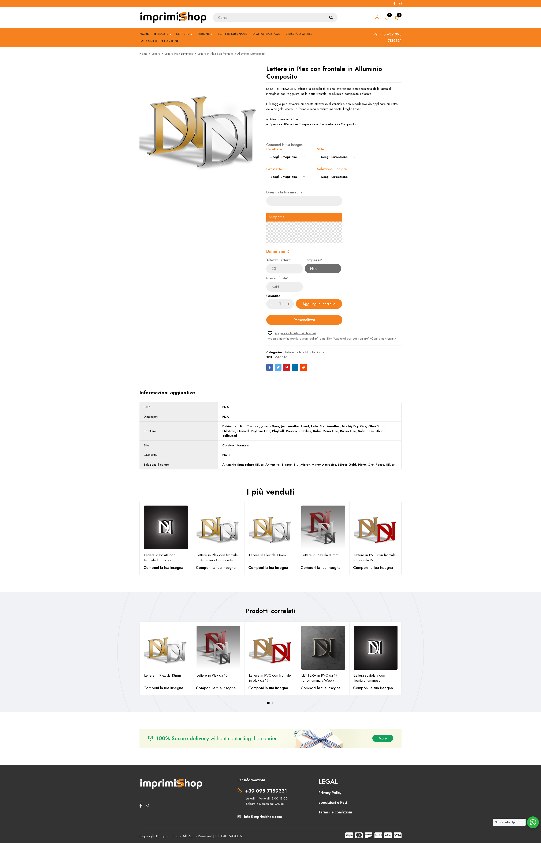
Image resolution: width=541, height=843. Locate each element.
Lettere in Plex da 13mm (267, 554)
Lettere (156, 53)
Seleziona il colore (332, 169)
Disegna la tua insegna (284, 192)
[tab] (167, 392)
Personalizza (304, 320)
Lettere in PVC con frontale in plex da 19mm (375, 557)
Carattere (274, 149)
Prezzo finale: (277, 278)
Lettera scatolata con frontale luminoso (159, 557)
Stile (320, 149)
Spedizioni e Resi (332, 802)
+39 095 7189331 (266, 790)
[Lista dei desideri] (291, 333)
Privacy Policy (330, 792)
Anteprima (276, 217)
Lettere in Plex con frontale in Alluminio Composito (217, 557)
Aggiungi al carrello (319, 304)
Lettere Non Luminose (179, 53)
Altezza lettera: (278, 260)
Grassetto (274, 169)
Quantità (273, 296)
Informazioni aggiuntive (167, 392)
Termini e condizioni (335, 812)
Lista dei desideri (389, 15)
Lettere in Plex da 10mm (319, 554)
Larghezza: (313, 260)
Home (143, 53)
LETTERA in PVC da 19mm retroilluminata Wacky (322, 678)
